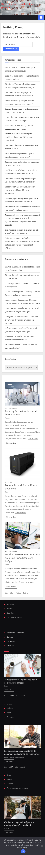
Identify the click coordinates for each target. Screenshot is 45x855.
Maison (8, 482)
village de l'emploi (13, 336)
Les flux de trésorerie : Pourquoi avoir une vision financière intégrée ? (22, 558)
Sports (9, 779)
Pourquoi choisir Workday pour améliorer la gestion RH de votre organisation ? (19, 137)
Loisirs (9, 704)
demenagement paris (14, 300)
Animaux (10, 604)
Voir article (9, 690)
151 (19, 592)
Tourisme (10, 784)
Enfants (10, 637)
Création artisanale (14, 617)
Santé (9, 775)
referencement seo (13, 328)
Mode (9, 712)
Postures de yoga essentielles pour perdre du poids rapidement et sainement (20, 190)
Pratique (10, 717)
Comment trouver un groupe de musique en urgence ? (21, 319)
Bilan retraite (11, 344)
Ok (23, 851)
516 (22, 695)
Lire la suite (33, 438)
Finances (10, 646)
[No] (42, 846)
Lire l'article (11, 443)
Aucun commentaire (17, 757)
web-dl (8, 291)
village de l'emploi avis (15, 316)
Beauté (9, 609)
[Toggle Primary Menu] (41, 17)
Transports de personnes (17, 788)
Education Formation (15, 633)
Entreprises (11, 408)
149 (11, 592)
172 (24, 592)
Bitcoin (8, 275)
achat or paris (11, 283)
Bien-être (10, 613)
